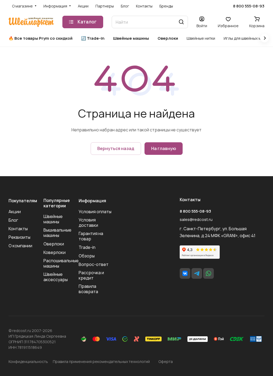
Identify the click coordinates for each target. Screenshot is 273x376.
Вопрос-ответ (94, 264)
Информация (92, 201)
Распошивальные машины (61, 263)
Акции (15, 212)
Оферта (165, 361)
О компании (20, 246)
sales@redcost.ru (196, 219)
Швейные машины (53, 219)
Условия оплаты (95, 212)
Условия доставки (88, 222)
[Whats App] (208, 273)
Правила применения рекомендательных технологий (101, 361)
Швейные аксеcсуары (55, 276)
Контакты (18, 229)
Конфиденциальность (28, 361)
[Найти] (181, 22)
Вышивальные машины (57, 232)
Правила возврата (88, 288)
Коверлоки (54, 252)
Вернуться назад (115, 148)
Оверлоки (53, 244)
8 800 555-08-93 (248, 6)
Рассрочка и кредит (91, 275)
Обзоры (87, 256)
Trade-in (87, 247)
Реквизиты (19, 237)
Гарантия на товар (91, 236)
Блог (13, 220)
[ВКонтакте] (185, 273)
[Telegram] (196, 273)
